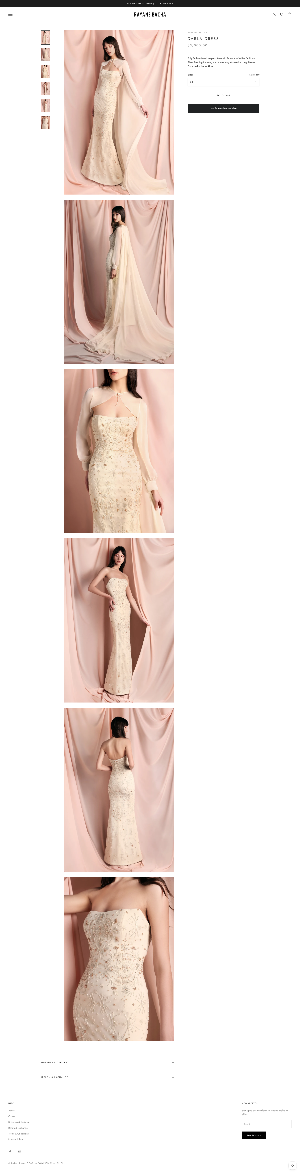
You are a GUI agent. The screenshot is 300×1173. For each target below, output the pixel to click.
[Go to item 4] (45, 88)
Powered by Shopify (51, 1163)
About (11, 1110)
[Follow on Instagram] (19, 1151)
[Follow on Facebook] (10, 1151)
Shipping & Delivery (18, 1122)
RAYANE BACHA (197, 32)
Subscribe (254, 1135)
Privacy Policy (15, 1139)
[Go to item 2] (45, 54)
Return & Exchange (18, 1128)
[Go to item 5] (45, 105)
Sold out (223, 95)
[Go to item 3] (45, 71)
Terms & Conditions (18, 1133)
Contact (12, 1116)
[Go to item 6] (45, 122)
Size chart (254, 74)
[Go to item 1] (45, 37)
